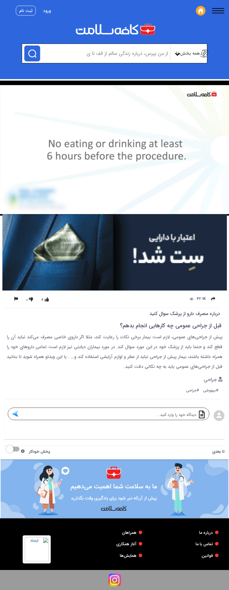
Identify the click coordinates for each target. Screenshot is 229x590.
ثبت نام (26, 10)
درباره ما (206, 532)
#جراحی (192, 391)
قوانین (207, 555)
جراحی (211, 380)
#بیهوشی (211, 391)
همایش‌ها (128, 555)
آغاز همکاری (126, 544)
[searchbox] (104, 53)
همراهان (129, 532)
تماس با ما (204, 544)
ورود (47, 10)
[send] (15, 414)
